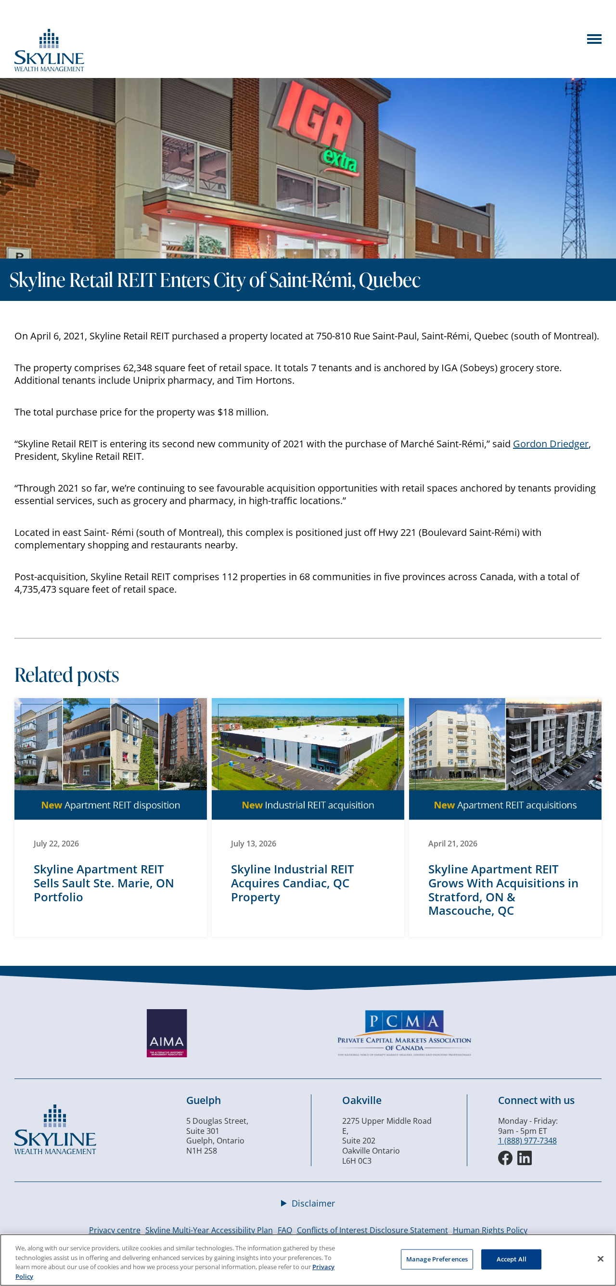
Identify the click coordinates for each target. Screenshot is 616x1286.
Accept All (511, 1259)
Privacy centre (115, 1230)
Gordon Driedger (551, 443)
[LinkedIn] (524, 1158)
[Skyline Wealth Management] (55, 1151)
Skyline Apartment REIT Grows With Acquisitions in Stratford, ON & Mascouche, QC (503, 889)
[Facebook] (505, 1158)
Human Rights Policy (490, 1230)
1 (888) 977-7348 (527, 1140)
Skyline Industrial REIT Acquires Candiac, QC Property (292, 883)
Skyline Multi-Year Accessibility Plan (209, 1230)
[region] (308, 1260)
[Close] (600, 1258)
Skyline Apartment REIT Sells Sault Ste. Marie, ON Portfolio (104, 883)
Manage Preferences (437, 1259)
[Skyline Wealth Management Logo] (49, 68)
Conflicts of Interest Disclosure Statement (372, 1230)
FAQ (285, 1230)
